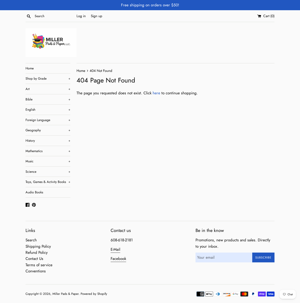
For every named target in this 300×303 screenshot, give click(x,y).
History (48, 140)
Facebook (118, 258)
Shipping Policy (38, 246)
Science (48, 171)
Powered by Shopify (94, 294)
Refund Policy (37, 252)
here (156, 93)
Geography (48, 130)
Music (48, 161)
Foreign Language (48, 120)
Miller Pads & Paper (65, 294)
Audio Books (34, 192)
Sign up (96, 15)
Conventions (36, 271)
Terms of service (39, 265)
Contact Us (34, 258)
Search (31, 240)
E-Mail (115, 249)
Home (30, 68)
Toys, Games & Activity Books (48, 181)
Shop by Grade (48, 78)
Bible (48, 99)
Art (48, 89)
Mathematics (48, 151)
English (48, 109)
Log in (81, 15)
